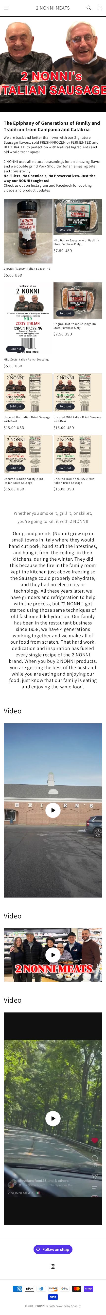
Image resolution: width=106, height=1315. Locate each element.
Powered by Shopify (68, 1306)
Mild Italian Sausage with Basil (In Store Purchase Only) (76, 242)
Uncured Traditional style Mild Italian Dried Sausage (74, 480)
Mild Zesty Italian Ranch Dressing (26, 359)
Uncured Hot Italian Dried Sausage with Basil (27, 419)
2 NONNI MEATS (45, 1306)
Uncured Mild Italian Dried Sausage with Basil (77, 419)
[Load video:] (53, 810)
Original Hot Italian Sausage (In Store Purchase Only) (74, 326)
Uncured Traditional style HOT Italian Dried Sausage (24, 480)
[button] (6, 7)
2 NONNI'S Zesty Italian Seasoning (27, 268)
